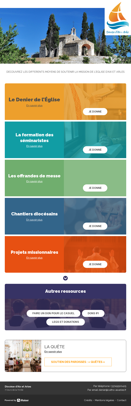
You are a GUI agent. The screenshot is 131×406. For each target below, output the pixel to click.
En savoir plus (34, 105)
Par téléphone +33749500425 (109, 386)
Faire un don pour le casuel (53, 313)
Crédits (88, 400)
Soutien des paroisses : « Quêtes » (78, 362)
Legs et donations (65, 322)
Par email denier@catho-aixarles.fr (107, 389)
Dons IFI (93, 313)
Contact (121, 400)
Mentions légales (104, 400)
